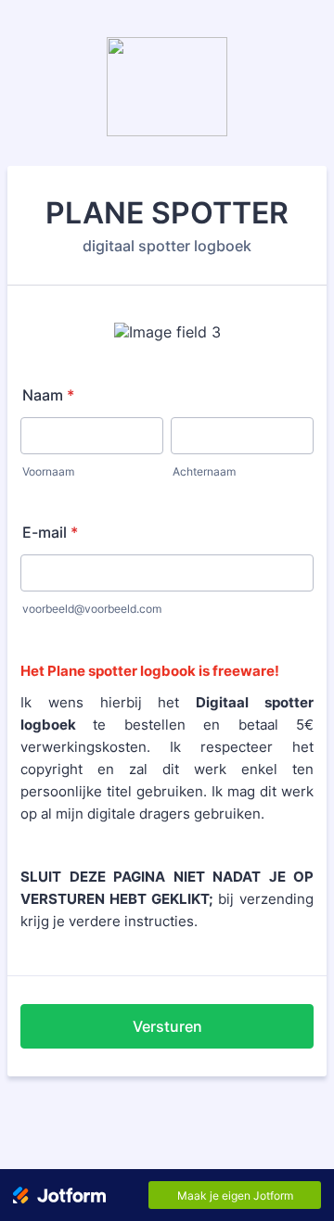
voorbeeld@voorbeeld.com (91, 609)
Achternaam (204, 471)
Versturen (167, 1026)
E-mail (50, 532)
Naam (48, 395)
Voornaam (48, 471)
